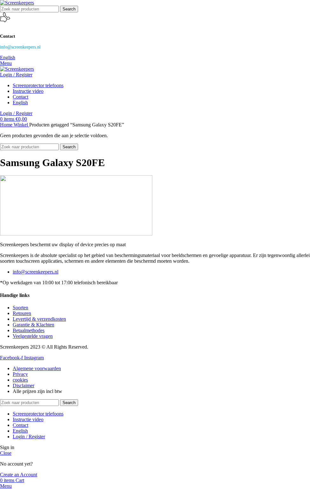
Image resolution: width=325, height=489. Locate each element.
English (7, 57)
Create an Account (18, 474)
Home (7, 124)
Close (5, 453)
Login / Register (29, 436)
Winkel (21, 124)
